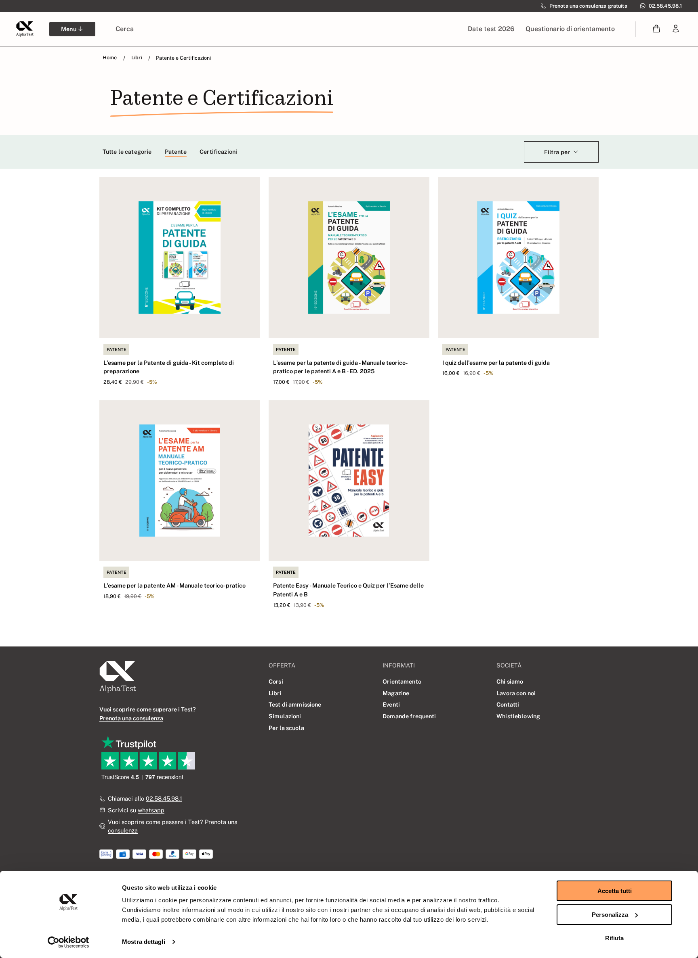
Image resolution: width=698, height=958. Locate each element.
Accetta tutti (614, 890)
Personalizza (610, 914)
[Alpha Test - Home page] (25, 29)
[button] (656, 29)
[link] (675, 29)
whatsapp (151, 810)
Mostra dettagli (143, 941)
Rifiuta (614, 938)
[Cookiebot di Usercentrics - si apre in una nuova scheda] (68, 942)
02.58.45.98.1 (164, 798)
